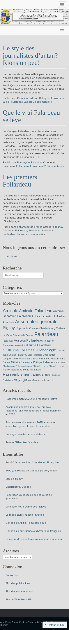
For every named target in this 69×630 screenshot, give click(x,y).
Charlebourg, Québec (18, 486)
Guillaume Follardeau (20, 350)
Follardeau (22, 166)
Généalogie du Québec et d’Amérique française (33, 530)
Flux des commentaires (19, 591)
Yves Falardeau (35, 380)
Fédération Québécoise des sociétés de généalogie (29, 496)
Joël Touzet (49, 354)
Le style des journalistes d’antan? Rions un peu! (30, 55)
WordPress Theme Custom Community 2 (20, 622)
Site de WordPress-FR (19, 599)
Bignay (59, 226)
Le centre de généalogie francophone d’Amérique (34, 538)
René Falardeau (52, 375)
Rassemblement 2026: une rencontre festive (31, 398)
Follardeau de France (29, 226)
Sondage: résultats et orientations (25, 434)
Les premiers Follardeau (20, 180)
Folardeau (34, 230)
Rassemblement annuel (24, 374)
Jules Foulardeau (13, 101)
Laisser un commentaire (38, 101)
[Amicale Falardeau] (34, 16)
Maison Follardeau (40, 358)
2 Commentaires (54, 166)
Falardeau (9, 166)
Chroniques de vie (27, 98)
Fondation (49, 341)
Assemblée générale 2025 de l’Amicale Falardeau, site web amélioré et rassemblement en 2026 (33, 410)
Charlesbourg (47, 328)
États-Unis (49, 380)
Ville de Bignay (14, 478)
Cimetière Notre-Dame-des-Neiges (26, 506)
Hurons (61, 350)
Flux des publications (18, 583)
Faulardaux (8, 341)
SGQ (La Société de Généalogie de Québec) (32, 470)
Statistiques (8, 380)
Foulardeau (58, 98)
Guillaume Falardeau (36, 345)
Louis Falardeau (21, 358)
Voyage (20, 379)
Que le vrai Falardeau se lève (31, 116)
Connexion (12, 575)
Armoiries (8, 322)
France (18, 345)
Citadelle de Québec (23, 335)
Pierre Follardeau (32, 369)
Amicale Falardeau (35, 310)
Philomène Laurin (40, 366)
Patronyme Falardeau (30, 162)
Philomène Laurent (24, 366)
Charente (8, 230)
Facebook (11, 256)
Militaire (15, 362)
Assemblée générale (36, 321)
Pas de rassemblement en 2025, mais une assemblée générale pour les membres (30, 424)
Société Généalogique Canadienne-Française (32, 462)
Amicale (10, 310)
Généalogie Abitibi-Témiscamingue (26, 522)
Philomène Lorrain (57, 366)
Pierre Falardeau (12, 369)
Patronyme (26, 362)
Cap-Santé (22, 328)
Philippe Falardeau (44, 362)
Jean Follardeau (35, 355)
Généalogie (46, 350)
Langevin (7, 358)
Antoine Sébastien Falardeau (49, 316)
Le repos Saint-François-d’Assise (25, 514)
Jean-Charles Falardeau (15, 355)
